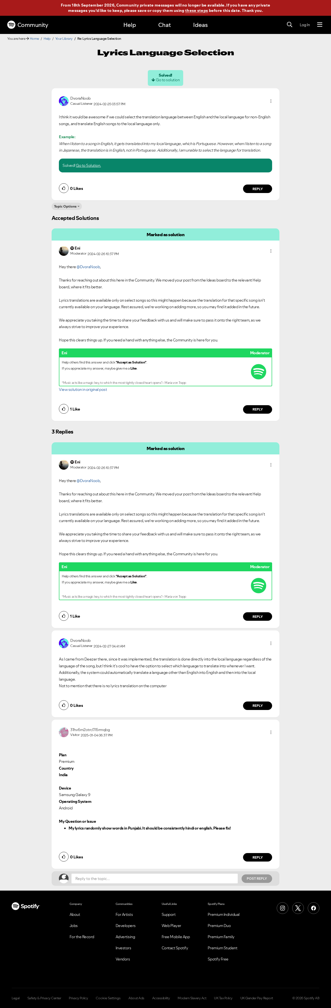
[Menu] (320, 24)
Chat (164, 25)
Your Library (64, 38)
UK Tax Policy (223, 998)
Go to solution (168, 79)
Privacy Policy (78, 998)
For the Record (82, 936)
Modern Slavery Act (192, 998)
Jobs (74, 925)
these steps (196, 10)
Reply (257, 188)
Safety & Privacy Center (44, 998)
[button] (271, 101)
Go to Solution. (88, 165)
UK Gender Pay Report (256, 998)
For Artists (124, 914)
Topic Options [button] (65, 206)
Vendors (123, 959)
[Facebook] (313, 908)
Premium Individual (224, 914)
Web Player (171, 925)
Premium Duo (219, 925)
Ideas (200, 25)
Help (129, 25)
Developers (126, 925)
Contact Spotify (175, 948)
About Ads (136, 998)
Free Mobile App (176, 936)
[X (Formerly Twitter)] (298, 908)
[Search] (289, 25)
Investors (123, 948)
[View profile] (64, 100)
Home (34, 38)
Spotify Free (218, 959)
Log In (305, 24)
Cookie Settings (108, 998)
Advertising (125, 936)
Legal (16, 998)
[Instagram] (282, 908)
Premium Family (221, 936)
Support (169, 914)
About (75, 914)
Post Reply (257, 878)
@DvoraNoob (88, 266)
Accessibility (161, 998)
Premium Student (222, 948)
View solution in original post (83, 389)
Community (32, 25)
